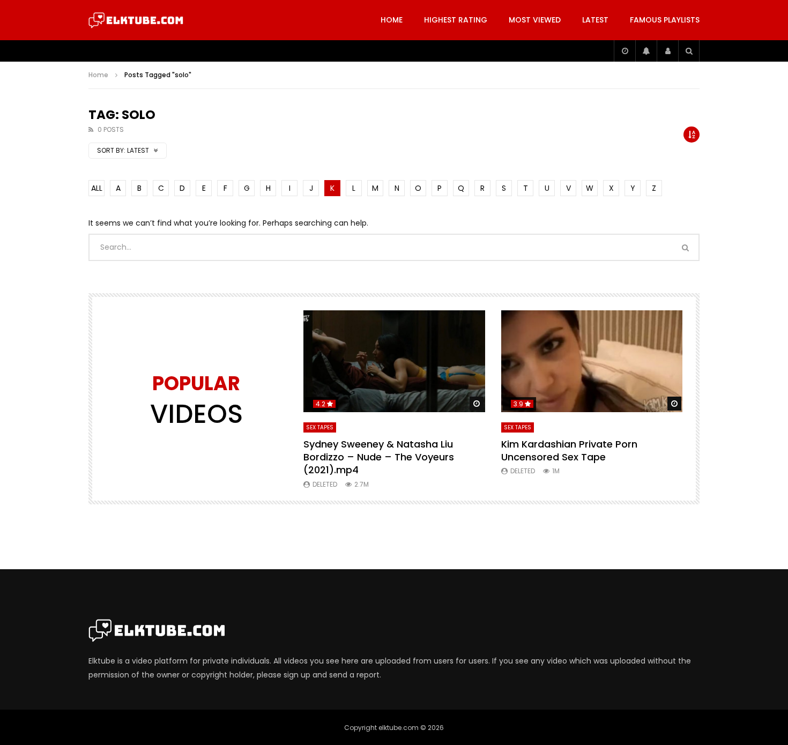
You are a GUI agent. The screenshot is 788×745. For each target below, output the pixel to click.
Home (392, 19)
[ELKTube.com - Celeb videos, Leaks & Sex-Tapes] (135, 20)
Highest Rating (455, 19)
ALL (96, 188)
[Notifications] (646, 51)
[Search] (689, 51)
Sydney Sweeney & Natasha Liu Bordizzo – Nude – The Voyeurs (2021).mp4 (378, 457)
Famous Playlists (665, 19)
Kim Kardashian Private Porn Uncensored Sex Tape (569, 450)
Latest (595, 19)
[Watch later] (624, 51)
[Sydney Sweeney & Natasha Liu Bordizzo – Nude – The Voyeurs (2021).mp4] (394, 361)
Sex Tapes (319, 427)
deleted (325, 484)
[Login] (667, 51)
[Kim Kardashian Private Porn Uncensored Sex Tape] (592, 361)
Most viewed (535, 19)
